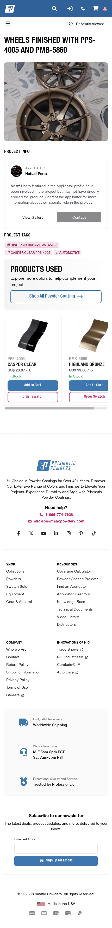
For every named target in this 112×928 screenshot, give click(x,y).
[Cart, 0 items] (100, 8)
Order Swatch (32, 397)
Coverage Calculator (74, 571)
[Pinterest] (81, 533)
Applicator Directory (73, 594)
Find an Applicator (72, 587)
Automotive (69, 252)
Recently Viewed (90, 23)
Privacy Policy (17, 680)
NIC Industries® (70, 657)
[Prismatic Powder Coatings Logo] (10, 9)
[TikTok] (93, 533)
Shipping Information (23, 672)
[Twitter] (31, 533)
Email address (24, 839)
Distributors (66, 625)
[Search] (54, 8)
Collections (15, 571)
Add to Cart (32, 385)
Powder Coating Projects (77, 579)
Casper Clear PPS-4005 (30, 252)
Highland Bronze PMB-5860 (34, 245)
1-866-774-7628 (59, 514)
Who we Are (16, 649)
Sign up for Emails (59, 860)
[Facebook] (18, 533)
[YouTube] (43, 533)
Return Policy (17, 665)
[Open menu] (8, 23)
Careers (13, 695)
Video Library (68, 617)
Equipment (15, 594)
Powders (13, 579)
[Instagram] (68, 533)
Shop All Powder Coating (52, 296)
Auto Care (65, 672)
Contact (79, 217)
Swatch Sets (16, 587)
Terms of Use (17, 687)
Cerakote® (66, 665)
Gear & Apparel (19, 602)
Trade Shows (68, 649)
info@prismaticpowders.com (59, 521)
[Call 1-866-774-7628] (83, 9)
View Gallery (32, 217)
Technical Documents (75, 609)
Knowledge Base (71, 602)
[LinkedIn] (56, 533)
